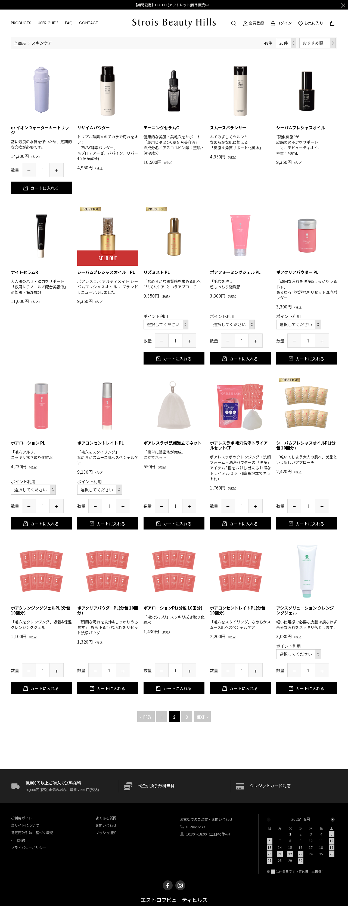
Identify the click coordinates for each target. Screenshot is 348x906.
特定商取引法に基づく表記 (32, 832)
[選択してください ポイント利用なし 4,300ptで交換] (33, 490)
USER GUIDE (48, 23)
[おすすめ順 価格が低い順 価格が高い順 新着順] (317, 43)
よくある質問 (106, 818)
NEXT (201, 717)
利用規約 (18, 840)
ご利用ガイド (21, 818)
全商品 (20, 43)
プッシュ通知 (106, 832)
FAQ (69, 23)
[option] (301, 841)
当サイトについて (25, 825)
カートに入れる (44, 188)
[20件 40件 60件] (286, 43)
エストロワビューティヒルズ (174, 900)
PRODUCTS (21, 23)
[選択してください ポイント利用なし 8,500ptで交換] (166, 325)
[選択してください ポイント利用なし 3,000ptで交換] (232, 325)
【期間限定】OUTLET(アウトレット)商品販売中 (171, 4)
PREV (147, 717)
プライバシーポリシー (28, 847)
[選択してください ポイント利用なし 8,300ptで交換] (99, 490)
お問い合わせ (106, 825)
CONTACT (88, 23)
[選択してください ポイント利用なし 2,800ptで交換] (298, 654)
